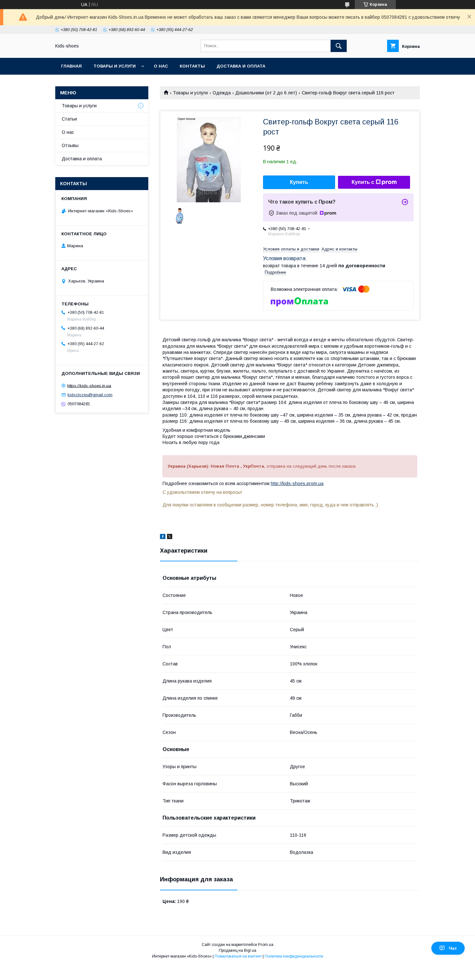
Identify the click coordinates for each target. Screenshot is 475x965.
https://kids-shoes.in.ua (89, 385)
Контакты (192, 66)
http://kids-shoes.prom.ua (297, 483)
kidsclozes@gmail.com (90, 394)
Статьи (69, 119)
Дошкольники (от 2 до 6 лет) (266, 92)
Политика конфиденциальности (294, 956)
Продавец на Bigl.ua (237, 950)
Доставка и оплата (240, 66)
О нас (161, 66)
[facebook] (162, 537)
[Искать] (339, 46)
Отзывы (70, 145)
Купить (299, 182)
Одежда (222, 92)
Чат (453, 948)
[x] (169, 537)
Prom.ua (265, 944)
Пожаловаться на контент (238, 956)
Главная (71, 66)
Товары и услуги (114, 66)
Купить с (363, 182)
